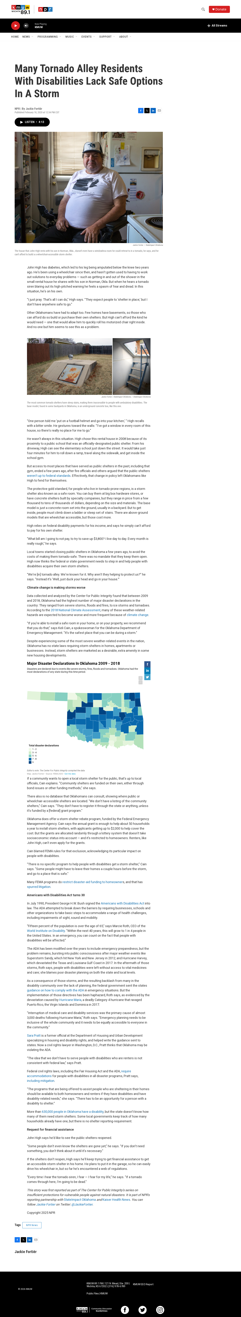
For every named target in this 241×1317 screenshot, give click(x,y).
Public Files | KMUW (97, 1293)
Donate (220, 9)
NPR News (32, 1225)
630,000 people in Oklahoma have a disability (72, 1111)
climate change (137, 615)
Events (87, 36)
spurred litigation (38, 887)
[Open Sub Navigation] (32, 36)
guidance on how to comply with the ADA (55, 990)
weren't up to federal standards (49, 476)
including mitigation (40, 1081)
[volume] (26, 26)
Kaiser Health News (116, 1199)
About (123, 36)
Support (105, 36)
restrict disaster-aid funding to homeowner (92, 882)
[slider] (31, 25)
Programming (48, 36)
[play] (15, 26)
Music (69, 36)
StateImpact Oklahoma (80, 1199)
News (26, 36)
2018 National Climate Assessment (75, 610)
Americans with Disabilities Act (122, 903)
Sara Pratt (34, 1035)
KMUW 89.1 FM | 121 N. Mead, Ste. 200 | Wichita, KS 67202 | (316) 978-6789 (108, 1285)
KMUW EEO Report (143, 1284)
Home (15, 36)
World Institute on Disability (46, 931)
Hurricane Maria (70, 1000)
